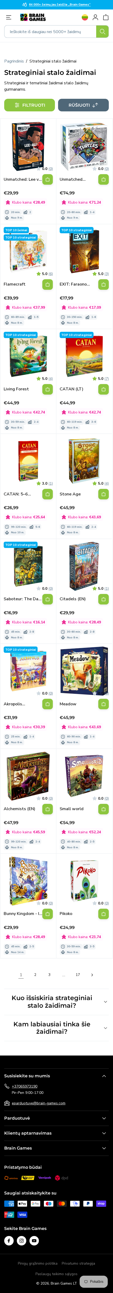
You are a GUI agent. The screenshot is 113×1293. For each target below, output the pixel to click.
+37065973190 (24, 1086)
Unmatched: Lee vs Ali (22, 179)
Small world (72, 808)
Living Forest (16, 389)
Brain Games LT (64, 1283)
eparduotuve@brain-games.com (38, 1103)
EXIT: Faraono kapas (73, 284)
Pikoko (66, 913)
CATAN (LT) (71, 389)
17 (78, 974)
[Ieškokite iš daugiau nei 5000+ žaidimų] (102, 31)
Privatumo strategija (78, 1263)
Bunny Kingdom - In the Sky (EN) (23, 913)
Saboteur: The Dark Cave (23, 599)
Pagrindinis (14, 61)
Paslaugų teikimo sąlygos (56, 1273)
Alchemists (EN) (19, 808)
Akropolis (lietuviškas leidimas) (15, 704)
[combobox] (56, 31)
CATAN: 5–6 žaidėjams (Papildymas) (16, 494)
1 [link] (21, 975)
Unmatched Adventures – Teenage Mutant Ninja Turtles (76, 179)
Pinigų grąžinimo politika (38, 1263)
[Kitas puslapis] (92, 975)
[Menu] (10, 17)
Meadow (68, 704)
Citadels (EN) (73, 599)
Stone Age (70, 494)
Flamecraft (14, 284)
